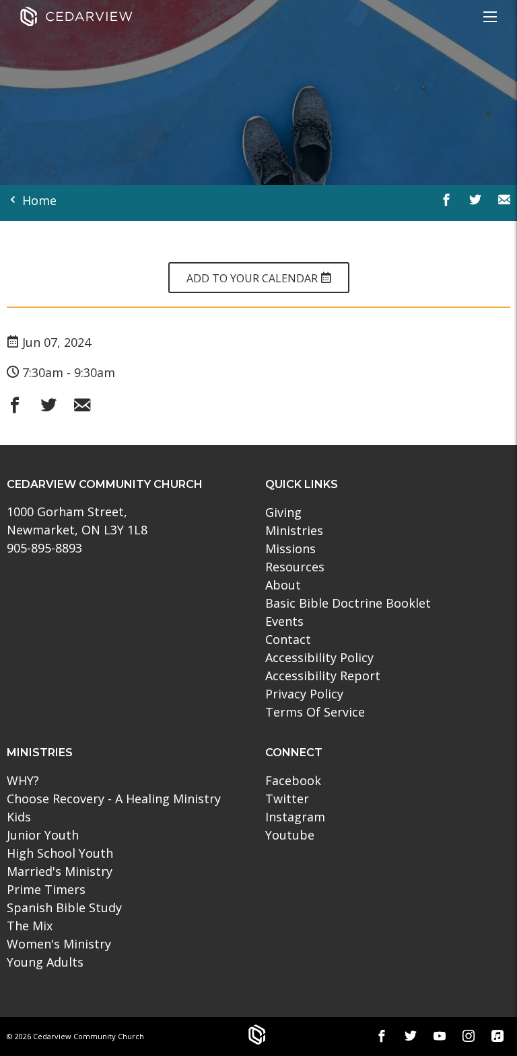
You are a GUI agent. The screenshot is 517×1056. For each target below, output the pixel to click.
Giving (283, 512)
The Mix (30, 926)
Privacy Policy (304, 694)
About (283, 585)
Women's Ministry (59, 944)
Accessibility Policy (319, 657)
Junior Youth (43, 835)
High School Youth (60, 853)
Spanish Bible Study (64, 907)
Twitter (287, 798)
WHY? (23, 780)
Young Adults (45, 962)
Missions (290, 548)
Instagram (295, 817)
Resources (294, 567)
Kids (19, 817)
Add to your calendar (253, 278)
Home (38, 200)
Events (284, 621)
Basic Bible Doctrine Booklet (348, 603)
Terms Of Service (315, 712)
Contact (288, 639)
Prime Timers (46, 889)
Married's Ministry (59, 871)
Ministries (294, 530)
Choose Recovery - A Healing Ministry (114, 798)
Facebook (293, 780)
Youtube (289, 835)
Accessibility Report (322, 675)
